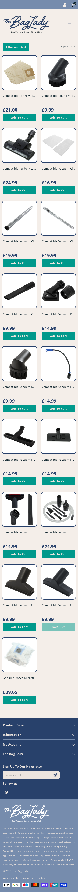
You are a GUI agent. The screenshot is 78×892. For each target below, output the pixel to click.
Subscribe (55, 775)
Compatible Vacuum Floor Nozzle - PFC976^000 (35, 459)
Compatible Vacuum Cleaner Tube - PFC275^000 (36, 241)
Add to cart (19, 117)
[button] (69, 25)
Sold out (58, 627)
